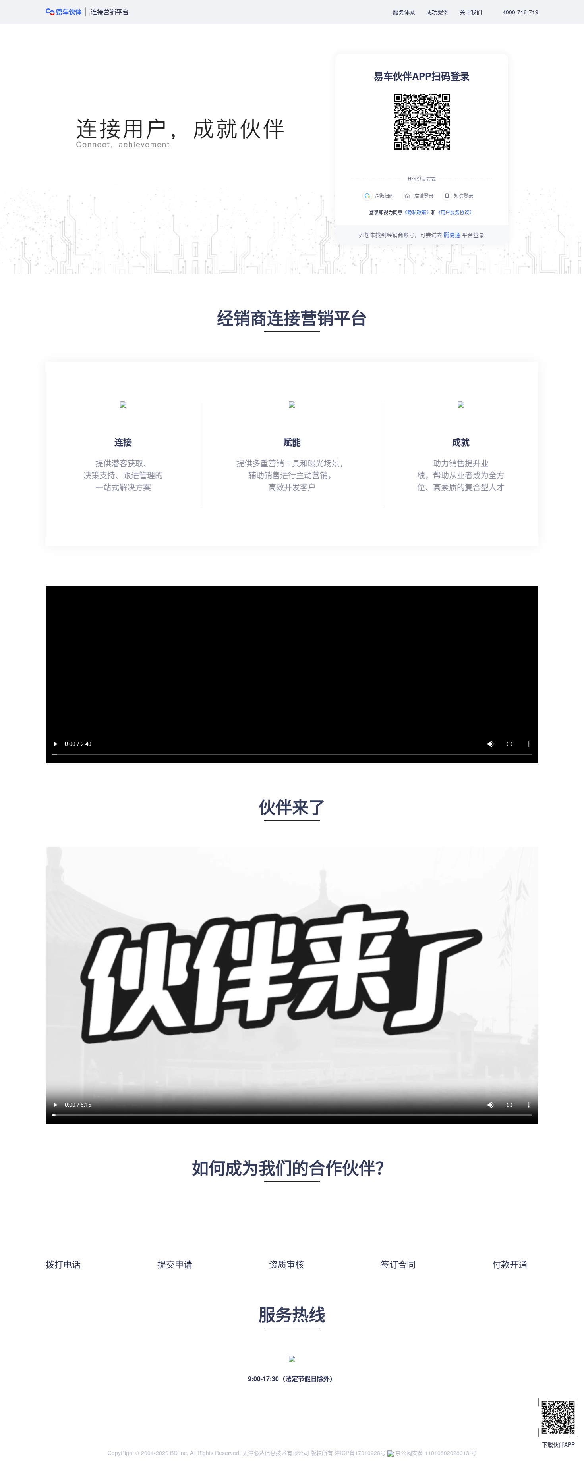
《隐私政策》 (416, 212)
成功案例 (437, 12)
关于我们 (471, 12)
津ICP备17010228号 (360, 1453)
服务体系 (404, 12)
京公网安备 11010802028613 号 (435, 1453)
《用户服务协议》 (455, 212)
